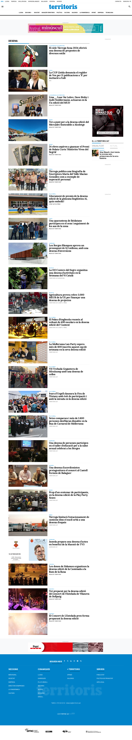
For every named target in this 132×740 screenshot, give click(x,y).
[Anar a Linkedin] (71, 661)
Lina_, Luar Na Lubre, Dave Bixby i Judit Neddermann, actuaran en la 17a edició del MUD (68, 100)
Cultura (11, 693)
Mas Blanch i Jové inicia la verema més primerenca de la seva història (110, 155)
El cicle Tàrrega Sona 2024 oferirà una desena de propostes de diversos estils (68, 50)
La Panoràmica (14, 689)
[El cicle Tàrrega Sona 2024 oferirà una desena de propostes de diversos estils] (27, 56)
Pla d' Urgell (43, 682)
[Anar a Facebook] (64, 661)
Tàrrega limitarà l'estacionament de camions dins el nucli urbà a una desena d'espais (69, 519)
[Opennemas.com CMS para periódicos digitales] (66, 714)
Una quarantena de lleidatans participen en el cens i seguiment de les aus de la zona (69, 223)
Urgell (40, 697)
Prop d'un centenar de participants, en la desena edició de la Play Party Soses (69, 495)
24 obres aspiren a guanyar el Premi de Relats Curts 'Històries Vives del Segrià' (69, 149)
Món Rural (12, 675)
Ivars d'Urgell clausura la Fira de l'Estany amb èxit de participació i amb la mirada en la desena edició (68, 396)
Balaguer (44, 1)
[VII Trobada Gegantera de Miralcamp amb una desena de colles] (27, 377)
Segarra (41, 686)
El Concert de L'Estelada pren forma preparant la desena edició (69, 617)
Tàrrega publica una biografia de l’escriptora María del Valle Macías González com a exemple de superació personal (68, 175)
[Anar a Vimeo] (77, 661)
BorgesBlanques (33, 1)
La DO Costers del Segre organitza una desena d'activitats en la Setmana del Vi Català (68, 272)
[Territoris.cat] (63, 6)
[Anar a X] (67, 661)
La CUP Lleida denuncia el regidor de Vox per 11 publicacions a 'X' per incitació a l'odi (68, 75)
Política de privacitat (105, 678)
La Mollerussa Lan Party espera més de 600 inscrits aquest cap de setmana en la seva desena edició (68, 346)
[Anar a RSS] (80, 661)
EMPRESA (11, 682)
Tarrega (13, 1)
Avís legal (100, 682)
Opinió (69, 675)
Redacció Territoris (55, 105)
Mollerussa (22, 1)
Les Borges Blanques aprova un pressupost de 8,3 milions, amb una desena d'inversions (68, 248)
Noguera (41, 693)
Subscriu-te (127, 1)
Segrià (40, 689)
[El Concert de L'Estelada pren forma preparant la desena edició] (27, 624)
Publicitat (100, 675)
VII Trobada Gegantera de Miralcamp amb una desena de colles (66, 371)
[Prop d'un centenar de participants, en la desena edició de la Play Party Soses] (27, 500)
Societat (11, 678)
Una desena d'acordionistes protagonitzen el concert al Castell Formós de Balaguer (68, 470)
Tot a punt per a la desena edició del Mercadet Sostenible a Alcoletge (69, 123)
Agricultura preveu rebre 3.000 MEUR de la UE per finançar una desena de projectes (67, 297)
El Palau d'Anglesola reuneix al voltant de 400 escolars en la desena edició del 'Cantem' (69, 322)
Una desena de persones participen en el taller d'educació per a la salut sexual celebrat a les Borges (68, 445)
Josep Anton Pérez (54, 204)
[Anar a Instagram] (74, 661)
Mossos (59, 1)
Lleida (7, 1)
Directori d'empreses (16, 686)
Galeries (70, 678)
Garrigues (42, 678)
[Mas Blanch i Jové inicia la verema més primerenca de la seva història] (95, 153)
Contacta (118, 1)
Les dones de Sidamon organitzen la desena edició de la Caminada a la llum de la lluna (69, 569)
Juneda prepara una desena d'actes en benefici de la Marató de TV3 (68, 543)
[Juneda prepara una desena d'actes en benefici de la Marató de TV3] (27, 550)
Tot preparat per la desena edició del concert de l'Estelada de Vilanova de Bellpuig (69, 593)
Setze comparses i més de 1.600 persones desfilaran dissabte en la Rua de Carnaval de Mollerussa (68, 421)
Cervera (52, 1)
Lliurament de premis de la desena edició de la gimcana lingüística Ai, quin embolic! (68, 198)
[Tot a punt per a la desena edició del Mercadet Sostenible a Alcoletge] (27, 130)
